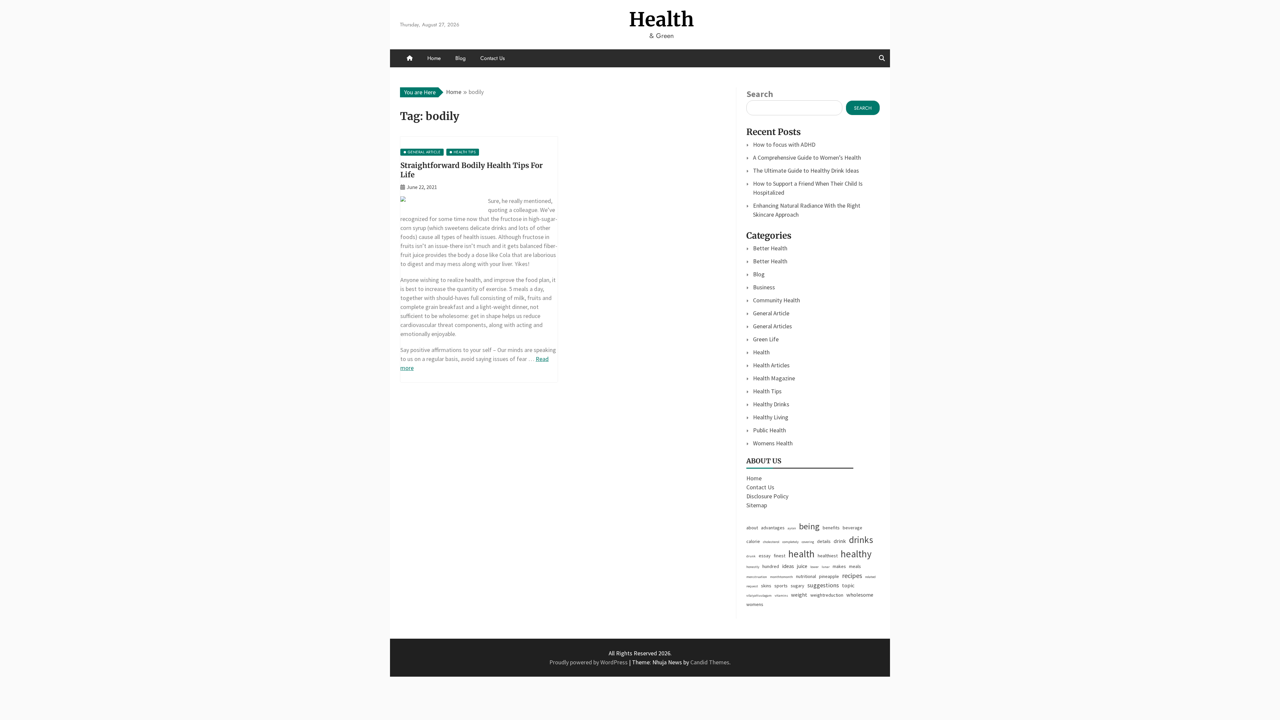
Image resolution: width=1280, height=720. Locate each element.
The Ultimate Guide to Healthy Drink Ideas (806, 170)
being (809, 526)
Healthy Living (770, 417)
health (801, 554)
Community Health (776, 300)
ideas (788, 566)
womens (754, 604)
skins (766, 586)
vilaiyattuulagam (759, 595)
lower (814, 567)
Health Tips (767, 391)
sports (781, 586)
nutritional (806, 576)
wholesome (859, 594)
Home (434, 58)
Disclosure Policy (767, 496)
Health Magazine (774, 378)
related (870, 577)
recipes (852, 575)
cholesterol (771, 542)
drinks (861, 540)
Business (764, 287)
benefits (831, 528)
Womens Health (773, 443)
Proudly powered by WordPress (589, 662)
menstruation (756, 577)
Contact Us (492, 58)
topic (848, 585)
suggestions (823, 585)
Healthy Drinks (771, 404)
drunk (751, 556)
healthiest (828, 556)
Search (759, 93)
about (752, 528)
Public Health (769, 430)
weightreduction (826, 595)
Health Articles (771, 365)
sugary (797, 586)
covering (808, 542)
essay (765, 556)
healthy (856, 554)
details (824, 541)
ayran (792, 528)
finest (779, 556)
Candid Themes (709, 662)
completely (790, 542)
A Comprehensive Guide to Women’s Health (807, 157)
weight (799, 594)
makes (839, 566)
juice (802, 566)
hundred (770, 566)
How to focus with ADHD (784, 144)
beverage (852, 528)
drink (840, 541)
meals (855, 566)
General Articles (772, 326)
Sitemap (756, 505)
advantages (773, 528)
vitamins (781, 595)
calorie (753, 541)
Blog (460, 58)
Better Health (770, 248)
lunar (826, 567)
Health (661, 19)
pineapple (829, 576)
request (752, 586)
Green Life (766, 339)
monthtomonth (781, 577)
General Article (771, 313)
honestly (752, 567)
